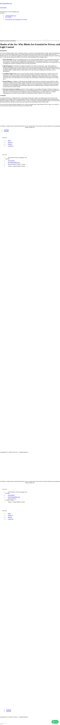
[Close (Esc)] (5, 723)
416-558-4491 (3, 7)
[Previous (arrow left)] (0, 724)
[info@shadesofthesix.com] (0, 1)
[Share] (3, 723)
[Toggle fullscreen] (2, 723)
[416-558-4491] (0, 5)
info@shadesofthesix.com (6, 3)
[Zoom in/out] (0, 723)
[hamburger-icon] (46, 40)
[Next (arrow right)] (2, 724)
